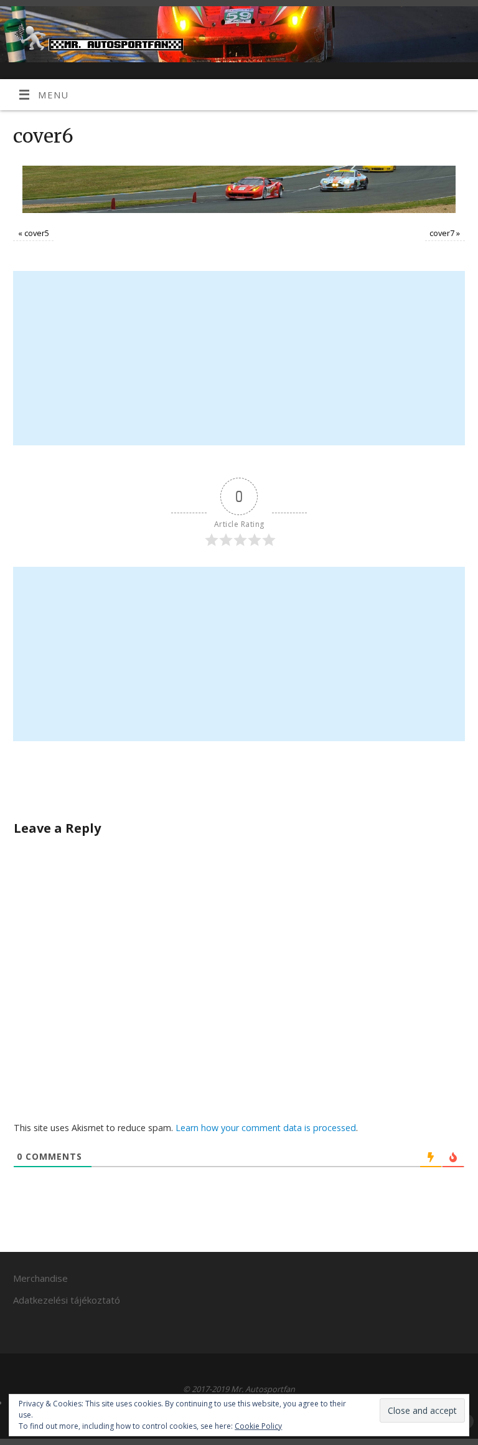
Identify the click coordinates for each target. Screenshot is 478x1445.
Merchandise (40, 1278)
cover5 (36, 233)
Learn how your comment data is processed (266, 1128)
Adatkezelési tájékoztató (66, 1300)
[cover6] (238, 189)
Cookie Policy (258, 1426)
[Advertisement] (239, 358)
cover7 (441, 233)
